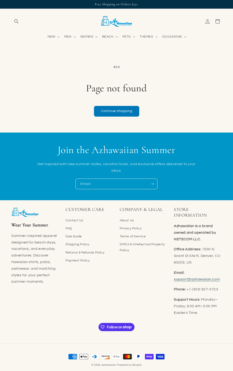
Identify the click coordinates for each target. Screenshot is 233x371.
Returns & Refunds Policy (85, 252)
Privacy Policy (131, 228)
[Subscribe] (152, 184)
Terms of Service (133, 236)
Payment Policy (78, 260)
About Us (127, 220)
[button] (16, 21)
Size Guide (74, 236)
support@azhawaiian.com (197, 279)
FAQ (69, 228)
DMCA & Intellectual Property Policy (142, 247)
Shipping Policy (77, 244)
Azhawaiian (108, 365)
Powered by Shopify (129, 365)
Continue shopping (116, 111)
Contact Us (74, 220)
